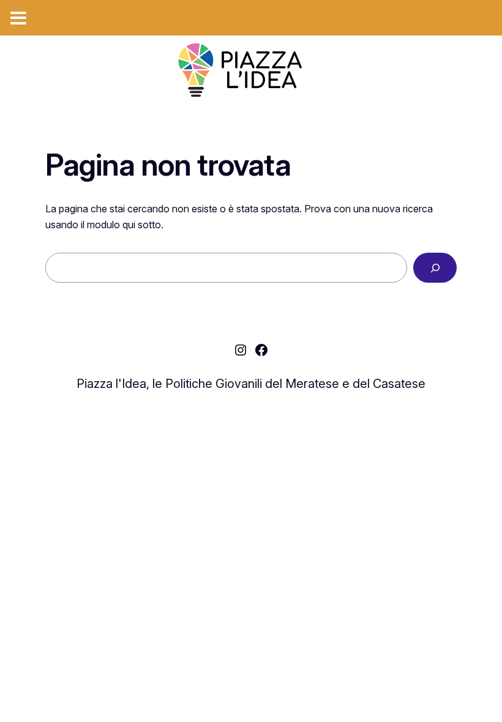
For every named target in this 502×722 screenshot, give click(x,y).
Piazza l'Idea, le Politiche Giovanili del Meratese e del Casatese (251, 383)
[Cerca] (435, 268)
